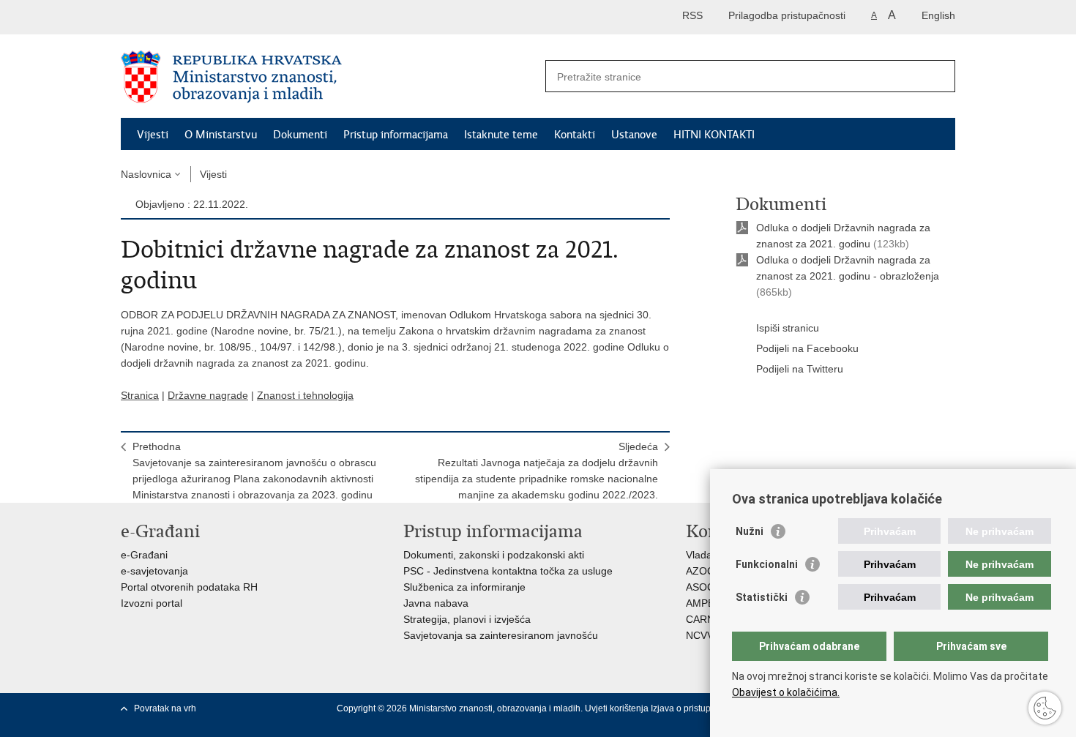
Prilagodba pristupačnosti (786, 15)
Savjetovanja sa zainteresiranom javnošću (500, 635)
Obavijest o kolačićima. (786, 692)
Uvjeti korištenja (618, 708)
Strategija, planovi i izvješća (467, 619)
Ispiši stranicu (787, 328)
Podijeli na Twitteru (799, 369)
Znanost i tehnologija (305, 395)
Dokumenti (300, 134)
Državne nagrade (208, 395)
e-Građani (144, 555)
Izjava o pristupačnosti (695, 708)
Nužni (749, 531)
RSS (692, 15)
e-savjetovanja (154, 571)
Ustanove (634, 134)
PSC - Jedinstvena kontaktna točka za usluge (508, 571)
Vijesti (152, 134)
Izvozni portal (151, 603)
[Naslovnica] (329, 76)
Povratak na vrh (165, 708)
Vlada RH (708, 555)
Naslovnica (146, 174)
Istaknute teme (501, 134)
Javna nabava (435, 603)
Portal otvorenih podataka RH (189, 587)
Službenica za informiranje (464, 587)
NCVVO (704, 635)
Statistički (762, 597)
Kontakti (574, 134)
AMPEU (704, 603)
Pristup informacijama (395, 134)
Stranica (140, 395)
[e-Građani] (183, 17)
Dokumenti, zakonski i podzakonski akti (493, 555)
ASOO (700, 587)
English (938, 15)
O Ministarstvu (220, 134)
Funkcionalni (767, 564)
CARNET (707, 619)
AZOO (700, 571)
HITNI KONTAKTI (714, 134)
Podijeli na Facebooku (807, 348)
